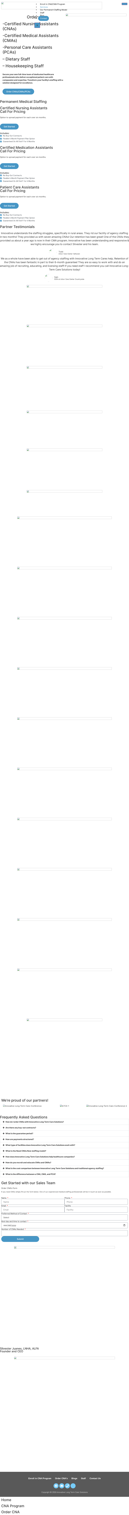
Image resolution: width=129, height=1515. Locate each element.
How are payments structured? (20, 1139)
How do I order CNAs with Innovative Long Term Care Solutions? (35, 1122)
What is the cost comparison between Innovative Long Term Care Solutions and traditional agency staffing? (55, 1168)
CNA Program (12, 1506)
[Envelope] (61, 1485)
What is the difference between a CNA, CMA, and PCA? (31, 1174)
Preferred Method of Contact (14, 1214)
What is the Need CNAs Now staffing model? (26, 1151)
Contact (43, 18)
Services (44, 7)
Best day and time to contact (14, 1221)
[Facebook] (56, 1485)
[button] (4, 1106)
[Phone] (67, 1485)
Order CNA (10, 1512)
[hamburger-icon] (124, 4)
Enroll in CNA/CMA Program (52, 4)
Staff (42, 12)
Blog (42, 15)
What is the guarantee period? (19, 1133)
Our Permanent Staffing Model (53, 10)
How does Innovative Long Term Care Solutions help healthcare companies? (40, 1157)
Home (6, 1500)
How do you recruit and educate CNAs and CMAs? (28, 1162)
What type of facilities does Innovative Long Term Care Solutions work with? (40, 1145)
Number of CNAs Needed (12, 1229)
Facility (67, 1206)
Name (4, 1198)
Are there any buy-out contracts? (21, 1127)
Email (4, 1206)
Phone (67, 1198)
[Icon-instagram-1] (73, 1485)
